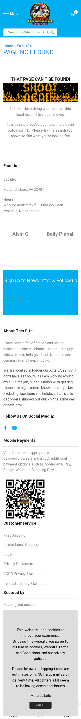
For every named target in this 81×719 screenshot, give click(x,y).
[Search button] (53, 32)
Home (8, 46)
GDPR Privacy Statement (23, 574)
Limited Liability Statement (25, 584)
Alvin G (20, 234)
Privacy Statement (18, 564)
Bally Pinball (61, 234)
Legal (7, 554)
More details (40, 695)
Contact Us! (12, 298)
